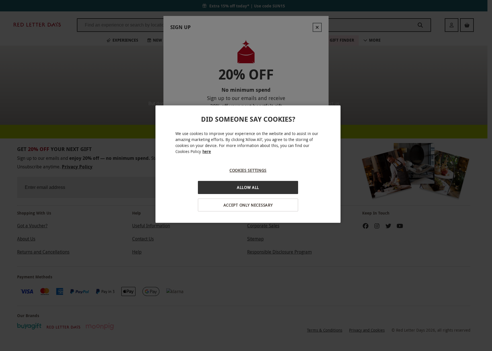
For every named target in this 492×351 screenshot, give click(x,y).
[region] (248, 164)
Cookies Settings (247, 170)
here (206, 151)
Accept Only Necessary (248, 205)
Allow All (248, 187)
